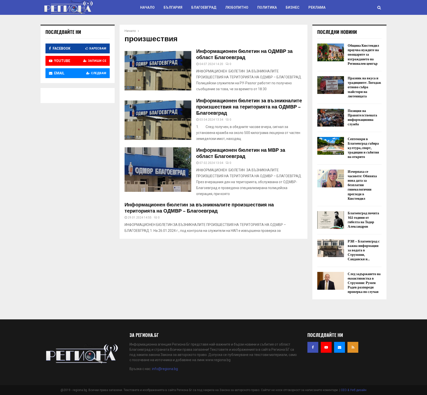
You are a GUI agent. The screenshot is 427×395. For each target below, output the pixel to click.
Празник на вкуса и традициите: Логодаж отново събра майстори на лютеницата (364, 87)
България (173, 7)
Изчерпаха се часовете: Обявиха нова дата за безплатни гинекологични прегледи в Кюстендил (362, 185)
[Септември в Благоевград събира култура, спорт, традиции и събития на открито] (330, 146)
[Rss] (352, 347)
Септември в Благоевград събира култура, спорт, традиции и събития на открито (363, 148)
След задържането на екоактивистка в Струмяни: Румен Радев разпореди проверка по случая (364, 283)
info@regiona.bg (165, 369)
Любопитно (236, 7)
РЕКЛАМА (316, 7)
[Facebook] (312, 347)
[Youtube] (326, 347)
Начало (147, 7)
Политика (267, 7)
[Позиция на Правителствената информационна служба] (330, 118)
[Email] (339, 347)
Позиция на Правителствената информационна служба (362, 117)
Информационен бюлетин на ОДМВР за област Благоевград (244, 54)
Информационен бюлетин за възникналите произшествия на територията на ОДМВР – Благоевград (249, 107)
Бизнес (292, 7)
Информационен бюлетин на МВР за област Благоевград (240, 153)
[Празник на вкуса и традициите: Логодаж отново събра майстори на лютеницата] (330, 85)
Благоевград (203, 7)
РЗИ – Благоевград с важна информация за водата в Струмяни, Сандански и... (364, 250)
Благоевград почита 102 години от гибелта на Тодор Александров (363, 220)
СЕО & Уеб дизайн (353, 390)
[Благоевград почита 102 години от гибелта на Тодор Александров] (330, 220)
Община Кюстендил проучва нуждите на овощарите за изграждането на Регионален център (363, 54)
